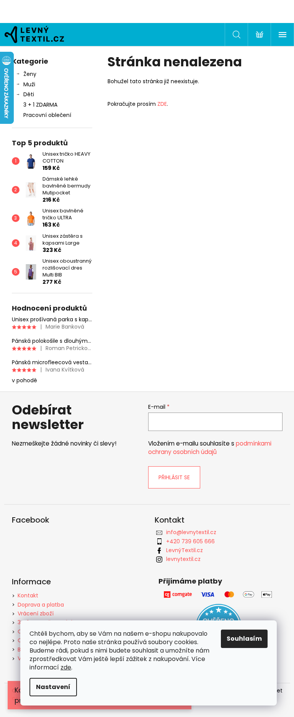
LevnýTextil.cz (184, 550)
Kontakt (28, 595)
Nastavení (53, 686)
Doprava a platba (41, 604)
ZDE (161, 104)
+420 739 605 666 (190, 541)
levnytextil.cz (183, 559)
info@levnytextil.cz (191, 532)
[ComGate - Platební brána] (218, 594)
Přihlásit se (174, 477)
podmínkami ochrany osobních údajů (209, 447)
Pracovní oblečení (47, 115)
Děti (28, 94)
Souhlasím (244, 638)
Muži (29, 84)
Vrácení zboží (36, 613)
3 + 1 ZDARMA (40, 105)
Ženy (29, 74)
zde (65, 667)
